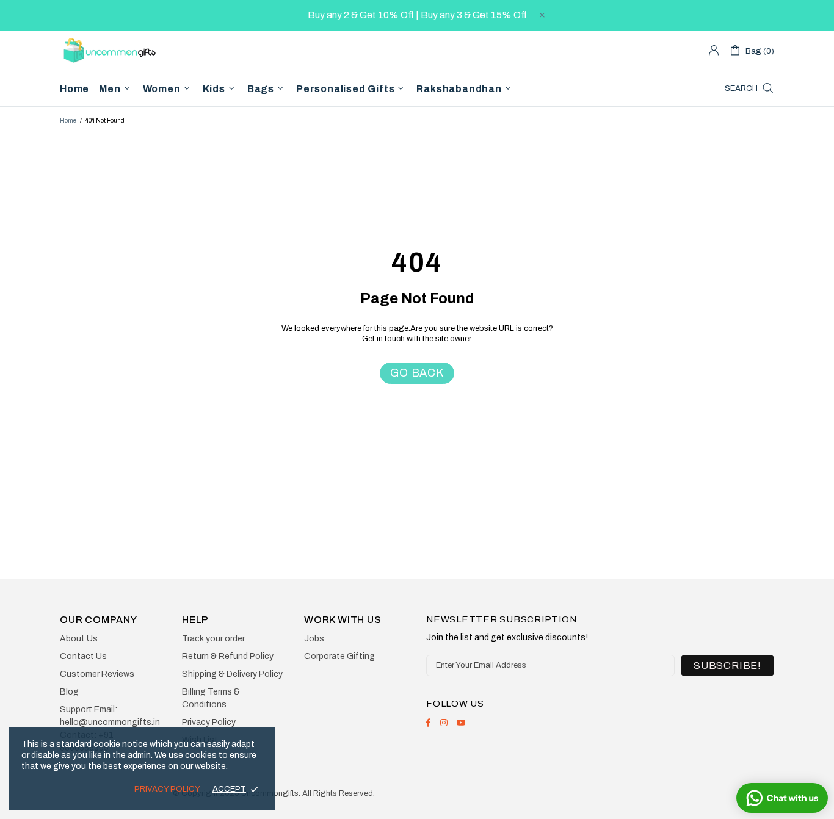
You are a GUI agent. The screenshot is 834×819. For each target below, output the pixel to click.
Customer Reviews (97, 674)
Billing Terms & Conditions (211, 698)
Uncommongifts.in (112, 49)
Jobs (314, 638)
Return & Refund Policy (228, 656)
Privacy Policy (209, 722)
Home (68, 120)
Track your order (213, 638)
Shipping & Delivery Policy (232, 674)
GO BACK (417, 373)
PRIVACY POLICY (167, 789)
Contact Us (83, 656)
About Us (79, 638)
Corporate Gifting (339, 656)
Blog (69, 691)
